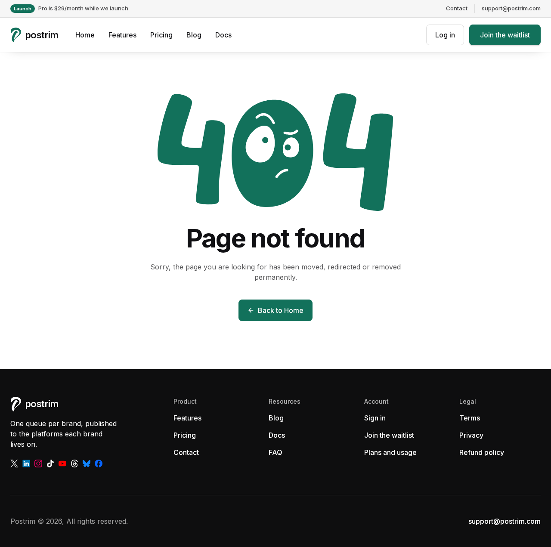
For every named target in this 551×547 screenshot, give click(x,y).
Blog (193, 35)
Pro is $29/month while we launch (71, 8)
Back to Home (280, 310)
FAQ (275, 452)
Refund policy (481, 452)
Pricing (161, 35)
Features (122, 35)
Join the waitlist (505, 35)
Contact (456, 8)
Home (85, 35)
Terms (469, 418)
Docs (223, 35)
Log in (445, 35)
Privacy (471, 435)
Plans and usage (390, 452)
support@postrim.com (511, 8)
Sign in (375, 418)
